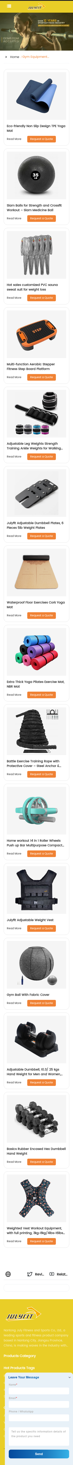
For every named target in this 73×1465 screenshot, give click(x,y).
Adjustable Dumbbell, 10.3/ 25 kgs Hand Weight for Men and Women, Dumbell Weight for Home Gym (34, 1074)
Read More (14, 139)
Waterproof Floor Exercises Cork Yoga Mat (36, 605)
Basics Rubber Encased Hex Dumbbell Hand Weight (36, 1151)
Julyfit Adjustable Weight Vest (30, 920)
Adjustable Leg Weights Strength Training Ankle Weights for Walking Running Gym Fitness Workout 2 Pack (35, 448)
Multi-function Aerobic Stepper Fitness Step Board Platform (31, 367)
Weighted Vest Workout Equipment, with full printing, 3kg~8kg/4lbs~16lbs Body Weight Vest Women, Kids (35, 1233)
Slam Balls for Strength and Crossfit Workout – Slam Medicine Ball (34, 208)
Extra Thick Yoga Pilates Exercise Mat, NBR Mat (35, 684)
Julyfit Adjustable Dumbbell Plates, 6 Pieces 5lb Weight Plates (35, 525)
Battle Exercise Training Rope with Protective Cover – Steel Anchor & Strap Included (33, 766)
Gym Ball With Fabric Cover (28, 994)
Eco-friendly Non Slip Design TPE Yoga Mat (36, 128)
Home (14, 57)
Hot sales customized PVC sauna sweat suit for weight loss (32, 287)
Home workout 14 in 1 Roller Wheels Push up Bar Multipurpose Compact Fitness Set (34, 845)
